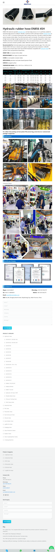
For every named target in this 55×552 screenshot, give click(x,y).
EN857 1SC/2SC (9, 389)
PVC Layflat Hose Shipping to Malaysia (12, 533)
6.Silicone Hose (8, 467)
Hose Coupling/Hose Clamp (11, 436)
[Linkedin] (8, 495)
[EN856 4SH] (11, 16)
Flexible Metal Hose (10, 396)
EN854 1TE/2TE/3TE (10, 383)
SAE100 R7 (8, 358)
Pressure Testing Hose (11, 399)
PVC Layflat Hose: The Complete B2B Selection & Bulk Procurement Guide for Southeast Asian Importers (25, 530)
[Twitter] (6, 495)
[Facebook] (4, 495)
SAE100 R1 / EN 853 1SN (11, 339)
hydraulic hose (21, 32)
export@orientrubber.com (12, 295)
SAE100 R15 (9, 374)
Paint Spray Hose (10, 402)
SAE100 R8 (8, 361)
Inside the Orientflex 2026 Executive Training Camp (15, 536)
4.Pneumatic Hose (9, 464)
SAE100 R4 (8, 349)
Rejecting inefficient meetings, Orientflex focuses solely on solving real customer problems (24, 541)
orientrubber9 (6, 488)
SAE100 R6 (8, 355)
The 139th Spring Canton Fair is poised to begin (14, 538)
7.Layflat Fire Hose (9, 470)
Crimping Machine (9, 440)
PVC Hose (7, 408)
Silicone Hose (8, 418)
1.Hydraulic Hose (9, 454)
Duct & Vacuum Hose (10, 414)
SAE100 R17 (9, 380)
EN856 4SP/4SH (9, 386)
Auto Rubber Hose (9, 421)
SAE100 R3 (8, 345)
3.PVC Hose (7, 461)
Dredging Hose (8, 427)
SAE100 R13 (9, 367)
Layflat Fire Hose (8, 424)
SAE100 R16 (9, 377)
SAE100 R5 (8, 352)
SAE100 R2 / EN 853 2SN (11, 342)
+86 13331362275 (7, 483)
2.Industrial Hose (9, 458)
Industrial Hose (8, 405)
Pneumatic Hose (8, 411)
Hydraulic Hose (8, 336)
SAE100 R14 (9, 371)
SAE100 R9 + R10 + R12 (11, 364)
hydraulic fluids (47, 33)
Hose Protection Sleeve (10, 430)
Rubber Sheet (8, 433)
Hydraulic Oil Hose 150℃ (12, 393)
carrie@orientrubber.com (9, 492)
